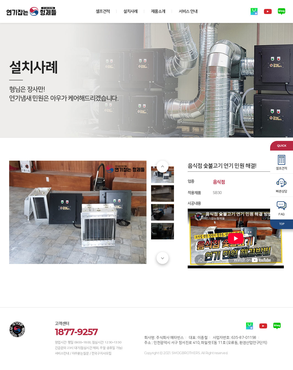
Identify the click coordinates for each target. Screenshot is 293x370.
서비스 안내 (188, 11)
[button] (162, 167)
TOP (281, 224)
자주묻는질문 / (81, 353)
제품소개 (158, 11)
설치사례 (130, 11)
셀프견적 (103, 11)
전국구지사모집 (101, 353)
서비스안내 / (63, 353)
